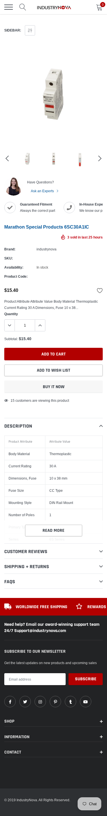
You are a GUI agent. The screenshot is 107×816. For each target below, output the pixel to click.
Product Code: (16, 276)
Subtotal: (11, 339)
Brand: (9, 249)
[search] (22, 7)
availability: (13, 267)
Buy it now (53, 387)
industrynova (46, 249)
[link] (10, 701)
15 (13, 400)
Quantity (11, 314)
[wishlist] (100, 290)
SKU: (8, 258)
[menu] (8, 7)
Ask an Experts (43, 191)
